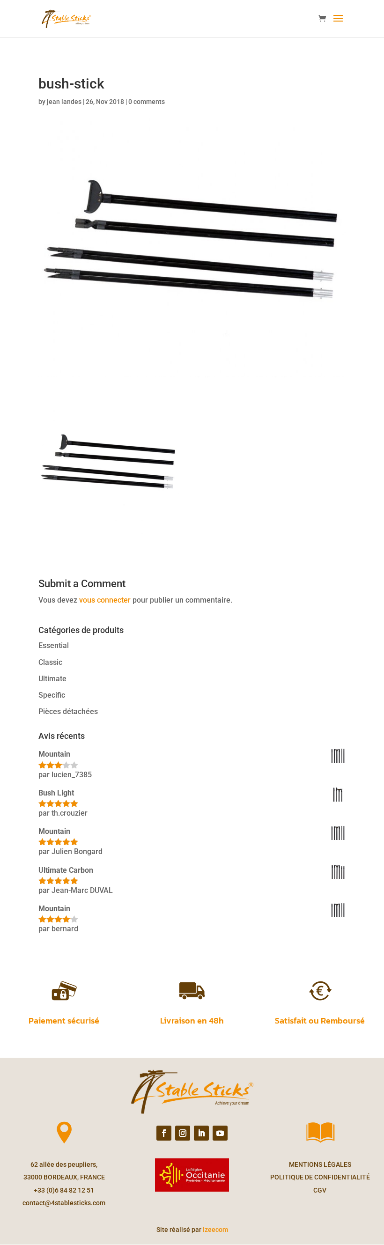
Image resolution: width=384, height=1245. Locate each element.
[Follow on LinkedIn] (201, 1133)
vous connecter (105, 600)
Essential (53, 645)
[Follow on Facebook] (163, 1133)
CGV (319, 1190)
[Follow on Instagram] (182, 1133)
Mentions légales (320, 1164)
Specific (51, 695)
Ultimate (52, 678)
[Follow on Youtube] (220, 1133)
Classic (50, 662)
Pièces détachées (68, 711)
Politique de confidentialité (320, 1177)
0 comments (146, 101)
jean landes (64, 101)
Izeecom (215, 1229)
